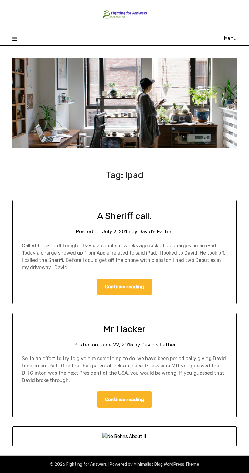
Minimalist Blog (148, 464)
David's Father (155, 231)
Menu (230, 38)
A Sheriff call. (124, 216)
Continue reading (124, 286)
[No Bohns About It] (124, 436)
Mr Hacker (124, 329)
